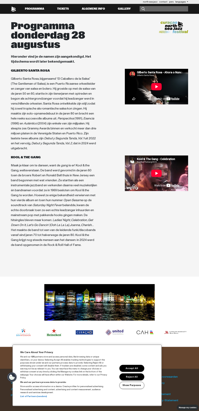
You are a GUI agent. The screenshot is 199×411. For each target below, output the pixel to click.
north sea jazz (150, 1)
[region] (87, 375)
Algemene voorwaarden (163, 377)
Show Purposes (132, 385)
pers (171, 1)
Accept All (132, 368)
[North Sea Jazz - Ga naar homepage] (13, 9)
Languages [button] (180, 1)
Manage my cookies (188, 407)
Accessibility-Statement (163, 400)
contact (163, 1)
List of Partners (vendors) (33, 396)
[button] (12, 377)
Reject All (132, 376)
